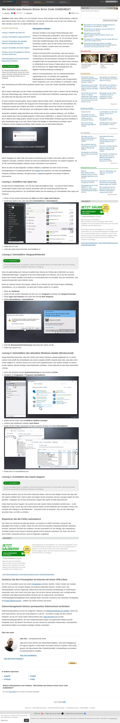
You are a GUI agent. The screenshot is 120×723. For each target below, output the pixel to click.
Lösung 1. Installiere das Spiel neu (13, 32)
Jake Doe (6, 13)
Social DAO (25, 5)
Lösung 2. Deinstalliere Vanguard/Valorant (16, 37)
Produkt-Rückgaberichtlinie (47, 574)
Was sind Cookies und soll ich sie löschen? (89, 65)
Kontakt (92, 708)
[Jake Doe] (11, 13)
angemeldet (12, 691)
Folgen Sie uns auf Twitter (53, 713)
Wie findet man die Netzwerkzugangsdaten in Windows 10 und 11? (89, 138)
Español (7, 676)
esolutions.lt (113, 718)
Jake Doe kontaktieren (28, 655)
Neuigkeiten (25, 2)
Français (7, 679)
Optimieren (63, 2)
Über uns (28, 708)
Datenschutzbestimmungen (56, 708)
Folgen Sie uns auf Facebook (74, 713)
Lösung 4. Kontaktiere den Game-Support (15, 48)
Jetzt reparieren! (9, 66)
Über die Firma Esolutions (13, 659)
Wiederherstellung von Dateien (57, 611)
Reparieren (37, 2)
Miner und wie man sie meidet (107, 65)
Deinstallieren (50, 2)
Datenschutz (4, 720)
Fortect (37, 171)
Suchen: (102, 1)
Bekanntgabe (84, 708)
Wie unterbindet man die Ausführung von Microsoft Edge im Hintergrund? (88, 146)
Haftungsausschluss (72, 708)
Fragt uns (85, 8)
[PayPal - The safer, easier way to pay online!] (72, 663)
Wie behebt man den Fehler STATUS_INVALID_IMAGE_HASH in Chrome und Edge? (98, 34)
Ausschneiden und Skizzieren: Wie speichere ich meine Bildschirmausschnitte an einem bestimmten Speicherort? (108, 157)
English (33, 676)
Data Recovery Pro (51, 617)
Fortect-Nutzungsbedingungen (10, 574)
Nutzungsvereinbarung (39, 708)
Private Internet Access (12, 601)
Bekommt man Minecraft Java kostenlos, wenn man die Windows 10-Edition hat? (108, 147)
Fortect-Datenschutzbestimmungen (29, 574)
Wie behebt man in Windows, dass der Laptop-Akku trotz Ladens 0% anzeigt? (108, 86)
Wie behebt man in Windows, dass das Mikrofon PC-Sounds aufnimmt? (109, 78)
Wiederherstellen (112, 194)
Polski (32, 679)
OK (26, 720)
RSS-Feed (37, 713)
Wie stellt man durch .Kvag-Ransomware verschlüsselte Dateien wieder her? (108, 182)
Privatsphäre (36, 584)
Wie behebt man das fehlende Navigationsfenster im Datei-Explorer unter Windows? (99, 25)
